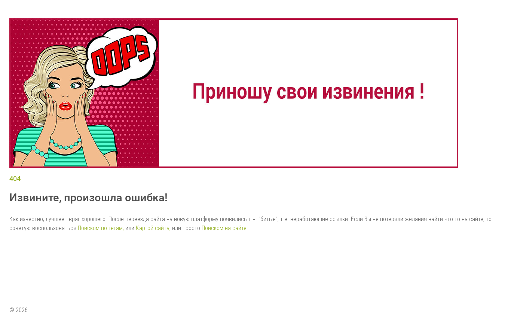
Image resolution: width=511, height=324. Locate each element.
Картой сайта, (153, 228)
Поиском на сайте (224, 228)
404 (15, 179)
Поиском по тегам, (101, 228)
